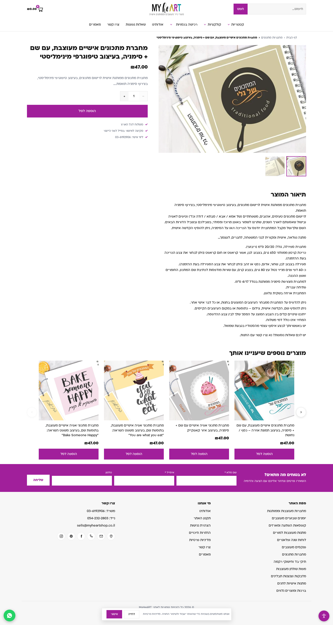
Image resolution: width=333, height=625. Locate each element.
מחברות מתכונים (271, 37)
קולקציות (214, 24)
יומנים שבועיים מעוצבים (289, 518)
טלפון (109, 472)
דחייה (131, 614)
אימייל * (169, 472)
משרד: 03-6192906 (101, 511)
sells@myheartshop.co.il (96, 525)
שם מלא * (230, 472)
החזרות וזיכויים (200, 533)
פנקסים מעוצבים (294, 547)
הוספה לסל (87, 111)
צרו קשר (113, 24)
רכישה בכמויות (186, 24)
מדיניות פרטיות (200, 540)
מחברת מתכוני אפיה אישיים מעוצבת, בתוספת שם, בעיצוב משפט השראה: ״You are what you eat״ (137, 430)
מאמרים (95, 24)
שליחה (38, 480)
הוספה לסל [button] (264, 454)
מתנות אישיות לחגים (291, 583)
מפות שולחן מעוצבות (291, 569)
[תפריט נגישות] (324, 616)
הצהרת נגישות (200, 525)
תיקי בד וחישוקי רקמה (290, 562)
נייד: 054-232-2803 (101, 518)
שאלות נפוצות (136, 24)
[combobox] (277, 9)
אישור (114, 614)
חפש (240, 9)
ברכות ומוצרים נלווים (291, 591)
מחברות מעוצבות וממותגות (286, 511)
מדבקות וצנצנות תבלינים (288, 576)
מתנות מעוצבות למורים (289, 533)
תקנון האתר (202, 518)
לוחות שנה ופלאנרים (291, 540)
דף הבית (291, 37)
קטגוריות (237, 24)
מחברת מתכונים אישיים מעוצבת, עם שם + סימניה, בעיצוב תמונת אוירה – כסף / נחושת (265, 430)
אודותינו (157, 24)
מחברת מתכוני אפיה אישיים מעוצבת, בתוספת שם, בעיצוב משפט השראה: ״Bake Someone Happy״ (72, 430)
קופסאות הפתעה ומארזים (287, 525)
